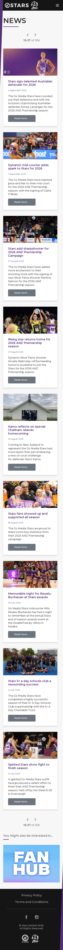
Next (35, 34)
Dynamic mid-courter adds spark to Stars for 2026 (28, 166)
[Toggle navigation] (57, 5)
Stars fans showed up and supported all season (28, 515)
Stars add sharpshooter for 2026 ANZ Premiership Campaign (28, 252)
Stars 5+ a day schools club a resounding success (29, 682)
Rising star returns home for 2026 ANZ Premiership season (29, 343)
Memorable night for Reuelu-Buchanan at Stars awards (30, 595)
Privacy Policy (31, 895)
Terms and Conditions (31, 902)
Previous (27, 34)
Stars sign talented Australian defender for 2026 (30, 83)
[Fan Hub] (31, 863)
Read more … (21, 118)
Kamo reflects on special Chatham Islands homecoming (26, 430)
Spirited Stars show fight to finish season (28, 766)
